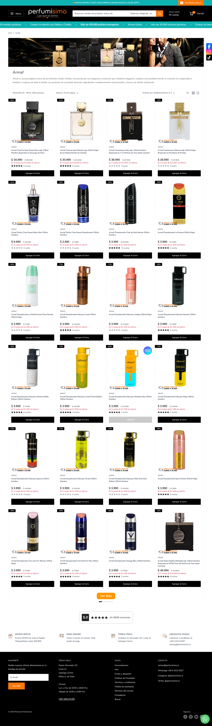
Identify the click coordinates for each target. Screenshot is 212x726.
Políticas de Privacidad (125, 678)
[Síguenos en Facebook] (185, 717)
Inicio (10, 33)
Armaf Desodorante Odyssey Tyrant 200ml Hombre (78, 480)
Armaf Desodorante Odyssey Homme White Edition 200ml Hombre (30, 398)
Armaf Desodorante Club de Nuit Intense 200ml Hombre (129, 233)
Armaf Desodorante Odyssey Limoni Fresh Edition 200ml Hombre (81, 398)
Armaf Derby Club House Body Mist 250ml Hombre (29, 233)
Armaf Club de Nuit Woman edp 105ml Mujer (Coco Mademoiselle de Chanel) (79, 151)
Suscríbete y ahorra (193, 2)
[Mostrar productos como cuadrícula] (193, 93)
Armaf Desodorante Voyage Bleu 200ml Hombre (129, 561)
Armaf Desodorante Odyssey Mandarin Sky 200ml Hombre (130, 398)
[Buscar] (159, 13)
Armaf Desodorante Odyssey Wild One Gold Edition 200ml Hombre (128, 480)
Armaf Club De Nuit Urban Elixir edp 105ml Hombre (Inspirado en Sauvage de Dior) (29, 151)
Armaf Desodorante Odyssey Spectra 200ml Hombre (30, 480)
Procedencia (120, 695)
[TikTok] (209, 57)
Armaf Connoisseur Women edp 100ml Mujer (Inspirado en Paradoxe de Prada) (177, 151)
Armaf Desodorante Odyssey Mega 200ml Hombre (176, 398)
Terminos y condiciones (125, 682)
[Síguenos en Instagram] (191, 717)
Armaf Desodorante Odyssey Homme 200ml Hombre (177, 315)
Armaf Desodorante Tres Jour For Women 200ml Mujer (31, 562)
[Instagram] (209, 52)
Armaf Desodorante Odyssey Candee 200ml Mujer (130, 314)
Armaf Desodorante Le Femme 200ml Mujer (176, 232)
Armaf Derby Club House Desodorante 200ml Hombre (79, 233)
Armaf (17, 33)
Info (116, 669)
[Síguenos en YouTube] (196, 717)
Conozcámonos (121, 665)
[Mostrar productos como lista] (198, 93)
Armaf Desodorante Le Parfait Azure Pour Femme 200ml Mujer (32, 315)
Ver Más (106, 596)
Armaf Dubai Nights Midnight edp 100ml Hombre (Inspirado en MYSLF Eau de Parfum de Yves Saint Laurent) (179, 563)
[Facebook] (209, 46)
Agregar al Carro (33, 173)
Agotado (130, 419)
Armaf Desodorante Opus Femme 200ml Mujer (177, 479)
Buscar (118, 699)
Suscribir (16, 686)
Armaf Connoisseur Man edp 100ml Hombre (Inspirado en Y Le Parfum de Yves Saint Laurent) (129, 151)
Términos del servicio (124, 690)
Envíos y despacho (123, 673)
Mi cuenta (174, 14)
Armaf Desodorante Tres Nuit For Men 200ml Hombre (79, 562)
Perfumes (18, 712)
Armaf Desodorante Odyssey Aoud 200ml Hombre (78, 315)
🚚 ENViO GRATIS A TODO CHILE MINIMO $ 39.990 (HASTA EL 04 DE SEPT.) (106, 2)
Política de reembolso (124, 686)
